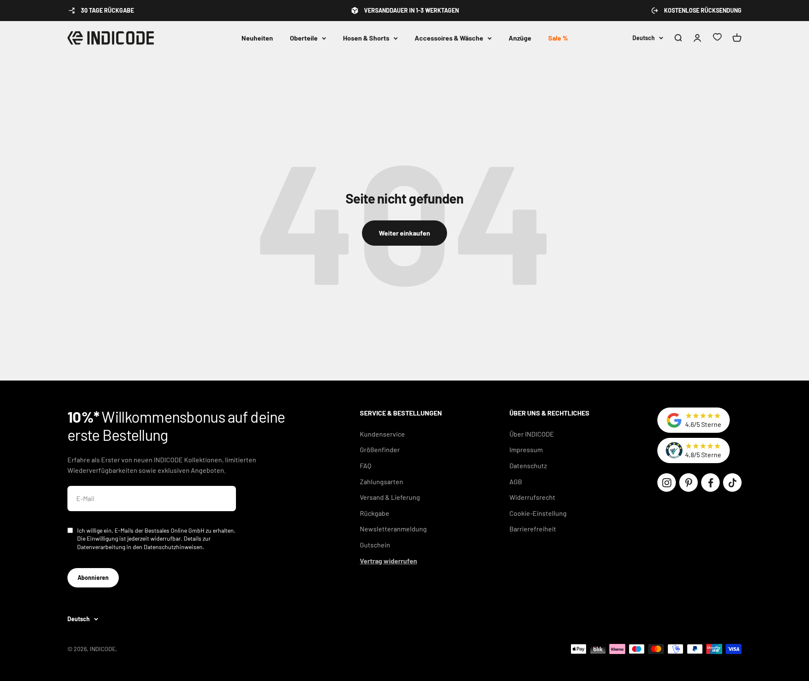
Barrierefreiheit (532, 529)
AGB (515, 481)
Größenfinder (380, 449)
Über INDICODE (531, 434)
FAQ (365, 465)
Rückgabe (374, 513)
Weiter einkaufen (404, 233)
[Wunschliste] (717, 38)
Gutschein (375, 545)
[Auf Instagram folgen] (666, 482)
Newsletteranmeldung (393, 529)
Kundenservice (382, 434)
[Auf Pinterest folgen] (688, 482)
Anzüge (520, 38)
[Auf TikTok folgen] (732, 482)
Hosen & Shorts (366, 38)
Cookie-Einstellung (538, 513)
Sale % (558, 38)
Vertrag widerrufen (388, 561)
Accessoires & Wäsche (449, 38)
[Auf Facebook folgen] (710, 482)
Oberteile (304, 38)
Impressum (526, 449)
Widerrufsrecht (532, 497)
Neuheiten (257, 38)
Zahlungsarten (381, 481)
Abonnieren (93, 577)
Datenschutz (528, 465)
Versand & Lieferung (390, 497)
